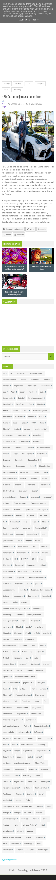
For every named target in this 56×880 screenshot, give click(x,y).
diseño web (25, 472)
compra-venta (24, 435)
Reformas (38, 732)
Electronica (45, 485)
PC (15, 689)
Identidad (7, 565)
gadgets (20, 534)
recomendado (9, 732)
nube (36, 658)
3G (5, 373)
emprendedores (10, 497)
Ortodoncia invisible (11, 683)
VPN (5, 844)
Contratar (19, 448)
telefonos (31, 794)
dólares (24, 479)
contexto (7, 448)
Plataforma (40, 695)
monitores (40, 627)
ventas (45, 819)
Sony (17, 776)
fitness (45, 522)
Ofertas (46, 664)
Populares (26, 701)
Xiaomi (19, 850)
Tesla (28, 800)
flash (5, 528)
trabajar (7, 813)
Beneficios (21, 404)
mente (25, 621)
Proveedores (36, 714)
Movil (28, 633)
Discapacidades (10, 472)
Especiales (29, 510)
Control (30, 448)
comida (27, 429)
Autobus (33, 392)
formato (15, 528)
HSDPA (24, 559)
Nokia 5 (7, 658)
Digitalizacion (45, 466)
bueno (16, 411)
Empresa (24, 497)
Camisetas (20, 417)
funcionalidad (41, 528)
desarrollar (20, 460)
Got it (35, 20)
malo (15, 602)
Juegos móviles (10, 590)
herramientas (23, 553)
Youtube (30, 850)
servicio (6, 763)
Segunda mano (43, 751)
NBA (34, 646)
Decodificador (28, 454)
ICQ (34, 559)
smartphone (20, 769)
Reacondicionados (42, 726)
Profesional (8, 708)
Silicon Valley (41, 763)
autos (43, 392)
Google (28, 540)
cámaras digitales (41, 411)
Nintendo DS (27, 652)
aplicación (32, 386)
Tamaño (7, 782)
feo (5, 522)
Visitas (29, 837)
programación (23, 708)
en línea (7, 84)
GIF (20, 540)
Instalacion (8, 578)
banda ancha (9, 398)
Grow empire (23, 547)
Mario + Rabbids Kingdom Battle (16, 609)
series (6, 90)
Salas (6, 745)
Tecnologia (32, 782)
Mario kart (38, 609)
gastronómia (9, 540)
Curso (6, 454)
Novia (28, 658)
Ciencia (6, 429)
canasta (32, 417)
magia (6, 602)
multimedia (30, 639)
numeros (23, 664)
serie (30, 757)
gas (44, 534)
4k (11, 373)
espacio (7, 510)
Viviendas (40, 837)
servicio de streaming (23, 763)
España (17, 510)
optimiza (40, 670)
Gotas (38, 540)
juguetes (24, 590)
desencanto (21, 466)
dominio (35, 479)
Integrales (21, 578)
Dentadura (42, 454)
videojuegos (8, 831)
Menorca (20, 615)
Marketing (7, 615)
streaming (17, 90)
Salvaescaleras (27, 745)
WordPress (8, 850)
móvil (37, 633)
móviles (6, 639)
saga (49, 738)
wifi (39, 844)
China (43, 423)
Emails (35, 491)
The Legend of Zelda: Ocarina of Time (18, 807)
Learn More (24, 20)
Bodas (6, 411)
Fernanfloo (15, 522)
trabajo (17, 813)
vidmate (31, 831)
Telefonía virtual (42, 788)
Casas (25, 423)
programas (37, 708)
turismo (39, 813)
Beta (31, 404)
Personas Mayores (40, 689)
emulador (48, 497)
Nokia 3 (40, 652)
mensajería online (10, 621)
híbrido (35, 553)
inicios (43, 565)
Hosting (7, 559)
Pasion (6, 689)
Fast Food (43, 516)
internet (7, 584)
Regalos (7, 738)
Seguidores (28, 751)
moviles (47, 633)
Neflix (43, 646)
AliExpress (35, 380)
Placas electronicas (24, 695)
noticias (18, 658)
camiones (7, 417)
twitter (32, 229)
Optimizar (7, 677)
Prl (46, 701)
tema (41, 794)
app (5, 392)
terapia (19, 800)
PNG (16, 701)
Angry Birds (19, 386)
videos (20, 831)
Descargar (7, 466)
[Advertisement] (28, 50)
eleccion (19, 485)
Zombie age (43, 850)
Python (27, 726)
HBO (35, 547)
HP (16, 559)
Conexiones (25, 442)
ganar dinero (33, 534)
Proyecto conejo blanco (13, 720)
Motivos (18, 633)
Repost (31, 738)
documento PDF (10, 479)
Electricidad (31, 485)
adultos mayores (10, 380)
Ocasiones (35, 664)
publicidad (31, 720)
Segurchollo (8, 757)
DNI (46, 472)
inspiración (23, 571)
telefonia (28, 788)
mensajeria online (35, 615)
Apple (14, 392)
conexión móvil (9, 442)
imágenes (31, 565)
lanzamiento (19, 596)
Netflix (6, 652)
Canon (42, 417)
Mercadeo (35, 621)
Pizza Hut (7, 695)
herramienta (8, 553)
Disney (37, 472)
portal (38, 701)
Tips (48, 807)
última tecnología (10, 819)
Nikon (16, 652)
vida (43, 825)
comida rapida (41, 429)
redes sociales (25, 732)
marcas (25, 602)
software (7, 776)
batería (21, 398)
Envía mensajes (20, 503)
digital (33, 466)
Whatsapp (29, 844)
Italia (29, 584)
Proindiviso (8, 714)
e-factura (7, 485)
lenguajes (46, 596)
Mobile (19, 627)
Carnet (6, 423)
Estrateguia (42, 510)
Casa (16, 423)
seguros (21, 757)
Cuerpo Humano (44, 448)
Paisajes (41, 683)
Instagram (36, 571)
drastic (45, 479)
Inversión (19, 584)
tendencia (7, 800)
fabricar (20, 516)
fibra (26, 522)
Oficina (20, 670)
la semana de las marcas (41, 590)
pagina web (28, 683)
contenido (38, 442)
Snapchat (44, 769)
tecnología (45, 782)
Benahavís (8, 404)
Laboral (7, 596)
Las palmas (33, 596)
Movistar (18, 639)
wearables (16, 844)
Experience (8, 516)
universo (25, 819)
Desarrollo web (34, 460)
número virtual (9, 664)
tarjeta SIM (19, 782)
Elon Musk (23, 491)
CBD (33, 423)
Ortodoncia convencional (25, 677)
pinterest (20, 235)
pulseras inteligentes (12, 726)
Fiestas (35, 522)
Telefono (20, 794)
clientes (17, 429)
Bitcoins (41, 404)
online (29, 84)
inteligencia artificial (37, 578)
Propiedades (22, 714)
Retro (40, 738)
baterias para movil (36, 398)
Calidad (26, 411)
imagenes (19, 565)
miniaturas (8, 627)
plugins (6, 701)
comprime (37, 435)
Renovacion (19, 738)
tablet (39, 776)
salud (15, 745)
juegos (38, 584)
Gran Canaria (9, 547)
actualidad (21, 373)
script (17, 751)
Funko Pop (8, 534)
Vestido (6, 825)
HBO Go (18, 84)
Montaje (7, 633)
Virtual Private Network (13, 837)
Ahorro (24, 380)
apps (22, 392)
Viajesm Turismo (30, 825)
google (43, 229)
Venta (36, 819)
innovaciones (9, 571)
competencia (9, 435)
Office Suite (8, 670)
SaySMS (7, 751)
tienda (40, 807)
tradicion (28, 813)
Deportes (7, 460)
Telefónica (7, 794)
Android (7, 386)
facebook (31, 516)
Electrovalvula (9, 491)
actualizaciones (36, 373)
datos (15, 454)
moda (29, 627)
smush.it (33, 769)
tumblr (8, 235)
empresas (35, 497)
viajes (17, 825)
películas (40, 84)
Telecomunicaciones (11, 788)
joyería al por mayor (9, 860)
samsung (42, 745)
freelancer (27, 528)
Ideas (42, 559)
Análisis (47, 380)
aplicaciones (46, 386)
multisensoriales (10, 646)
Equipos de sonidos (39, 503)
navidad (24, 646)
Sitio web (7, 769)
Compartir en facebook (14, 229)
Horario (46, 553)
